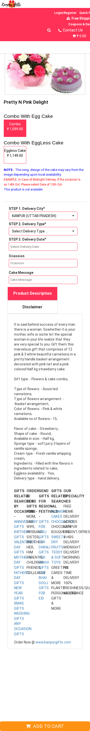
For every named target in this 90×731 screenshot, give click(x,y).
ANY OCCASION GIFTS (23, 629)
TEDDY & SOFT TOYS (57, 557)
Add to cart (47, 726)
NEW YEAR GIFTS (19, 593)
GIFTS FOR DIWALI (44, 542)
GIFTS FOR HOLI (44, 527)
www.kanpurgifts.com (53, 642)
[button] (43, 216)
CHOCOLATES (62, 522)
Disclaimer (32, 307)
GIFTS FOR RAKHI (44, 557)
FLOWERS (59, 511)
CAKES (56, 516)
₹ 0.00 (81, 36)
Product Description (32, 293)
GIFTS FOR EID (44, 593)
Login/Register (65, 13)
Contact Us (73, 30)
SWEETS (58, 537)
